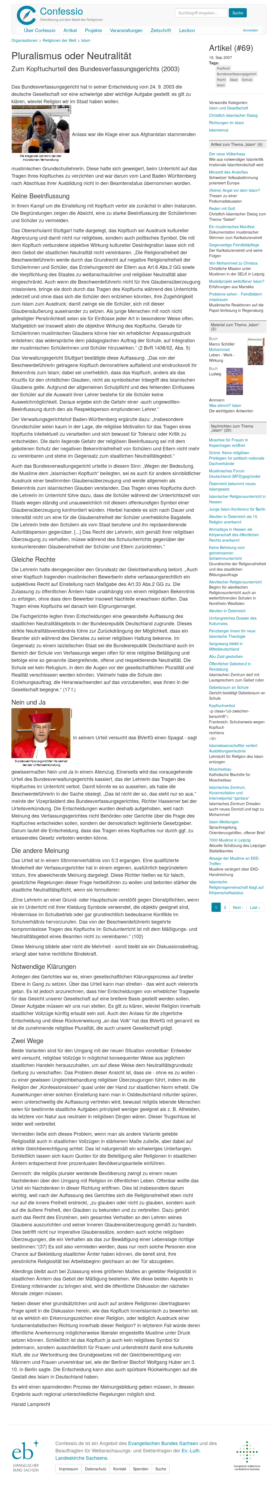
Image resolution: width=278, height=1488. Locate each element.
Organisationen (24, 40)
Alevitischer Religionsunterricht (235, 582)
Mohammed (219, 349)
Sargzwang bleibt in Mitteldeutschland (226, 646)
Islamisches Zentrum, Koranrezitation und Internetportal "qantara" (229, 792)
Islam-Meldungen (224, 821)
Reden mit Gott (222, 208)
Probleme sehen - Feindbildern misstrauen (235, 296)
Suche (160, 1468)
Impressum (68, 1468)
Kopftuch (223, 68)
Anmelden (250, 30)
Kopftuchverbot (222, 705)
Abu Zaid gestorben (226, 656)
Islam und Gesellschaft (228, 108)
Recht (221, 79)
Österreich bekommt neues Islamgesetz (232, 486)
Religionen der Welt (59, 40)
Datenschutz (95, 1468)
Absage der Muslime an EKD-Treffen (234, 860)
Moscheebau (220, 769)
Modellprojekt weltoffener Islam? (236, 281)
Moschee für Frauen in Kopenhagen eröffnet (228, 442)
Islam (85, 40)
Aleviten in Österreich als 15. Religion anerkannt (233, 519)
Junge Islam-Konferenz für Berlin (237, 509)
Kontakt (119, 1468)
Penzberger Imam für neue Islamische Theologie (232, 633)
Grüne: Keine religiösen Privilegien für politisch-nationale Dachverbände (236, 458)
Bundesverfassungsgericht (236, 73)
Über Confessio (39, 30)
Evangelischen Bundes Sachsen (163, 1442)
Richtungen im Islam (226, 122)
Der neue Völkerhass (227, 153)
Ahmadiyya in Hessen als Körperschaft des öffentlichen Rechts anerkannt (234, 534)
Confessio (61, 10)
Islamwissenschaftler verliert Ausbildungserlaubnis (233, 748)
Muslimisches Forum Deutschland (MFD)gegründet (234, 473)
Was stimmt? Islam (225, 405)
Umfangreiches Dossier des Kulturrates (233, 620)
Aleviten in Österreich (227, 610)
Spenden (141, 1468)
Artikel (70, 30)
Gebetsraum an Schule (229, 687)
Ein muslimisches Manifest (231, 226)
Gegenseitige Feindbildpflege (234, 244)
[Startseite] (28, 15)
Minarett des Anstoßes (228, 172)
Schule (247, 79)
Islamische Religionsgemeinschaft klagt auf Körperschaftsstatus (236, 887)
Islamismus (218, 130)
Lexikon (187, 30)
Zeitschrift (161, 30)
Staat (234, 79)
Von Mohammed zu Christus (233, 263)
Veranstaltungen (126, 30)
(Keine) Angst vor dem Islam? (234, 190)
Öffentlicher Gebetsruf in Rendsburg (230, 666)
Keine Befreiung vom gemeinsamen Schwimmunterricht (227, 553)
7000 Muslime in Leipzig (230, 840)
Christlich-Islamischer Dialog (233, 115)
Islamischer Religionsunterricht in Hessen (237, 499)
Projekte (93, 30)
